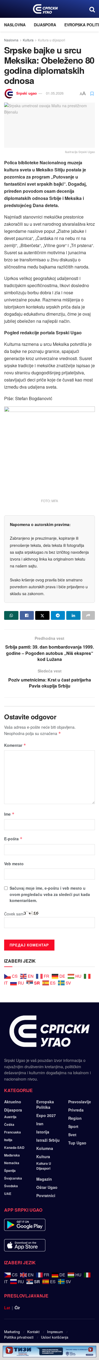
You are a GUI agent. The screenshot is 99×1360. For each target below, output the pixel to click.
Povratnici (45, 1195)
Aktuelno (12, 1101)
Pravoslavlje (79, 1101)
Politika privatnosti (19, 1337)
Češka (9, 1124)
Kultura (28, 40)
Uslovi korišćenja (54, 1337)
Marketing (12, 1331)
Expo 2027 (46, 1115)
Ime (9, 814)
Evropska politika (45, 1104)
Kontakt (33, 1331)
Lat (7, 1308)
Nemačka (11, 1162)
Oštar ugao (46, 1187)
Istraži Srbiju (48, 1140)
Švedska (11, 1185)
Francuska (12, 1132)
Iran (39, 1123)
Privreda (76, 1110)
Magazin (44, 1179)
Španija (10, 1170)
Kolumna (44, 1148)
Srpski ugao (26, 93)
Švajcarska (13, 1178)
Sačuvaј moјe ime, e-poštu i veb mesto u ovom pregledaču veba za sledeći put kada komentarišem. (50, 894)
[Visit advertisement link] (49, 1351)
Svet (72, 1134)
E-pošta (13, 838)
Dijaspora (45, 24)
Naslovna (15, 24)
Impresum (55, 1331)
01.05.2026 (55, 93)
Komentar (15, 745)
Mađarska (12, 1155)
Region (75, 1118)
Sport (73, 1126)
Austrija (10, 1116)
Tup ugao (77, 1143)
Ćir (17, 1308)
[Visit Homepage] (45, 9)
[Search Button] (92, 9)
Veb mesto (14, 863)
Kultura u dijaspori (51, 40)
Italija (8, 1139)
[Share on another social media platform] (88, 615)
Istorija (42, 1132)
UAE (7, 1193)
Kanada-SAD (14, 1147)
